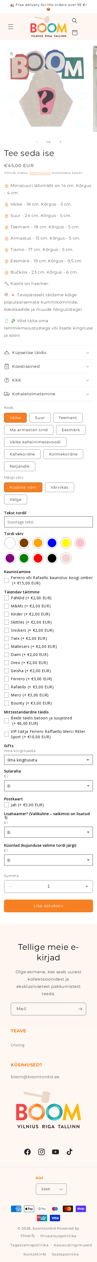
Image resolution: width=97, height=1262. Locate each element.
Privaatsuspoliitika (58, 1236)
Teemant (68, 417)
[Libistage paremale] (60, 142)
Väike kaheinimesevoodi (35, 442)
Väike (15, 417)
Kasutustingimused (73, 1245)
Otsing (18, 1045)
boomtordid (44, 1228)
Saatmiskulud (40, 173)
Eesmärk (71, 429)
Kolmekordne (63, 454)
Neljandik (20, 466)
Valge (16, 499)
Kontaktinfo (34, 1254)
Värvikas (59, 487)
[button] (11, 27)
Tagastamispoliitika (29, 1245)
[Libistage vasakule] (37, 142)
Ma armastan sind (29, 429)
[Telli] (80, 1009)
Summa (11, 875)
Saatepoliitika (65, 1254)
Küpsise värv (23, 487)
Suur (40, 417)
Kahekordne (22, 454)
